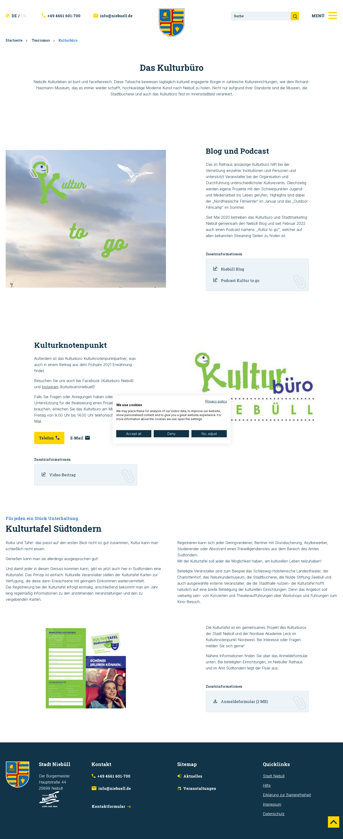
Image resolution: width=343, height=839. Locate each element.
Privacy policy (216, 401)
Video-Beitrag (62, 474)
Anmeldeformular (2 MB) (244, 701)
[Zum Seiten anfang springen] (333, 822)
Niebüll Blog (232, 269)
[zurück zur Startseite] (171, 22)
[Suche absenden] (295, 16)
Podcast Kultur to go (240, 280)
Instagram (50, 386)
